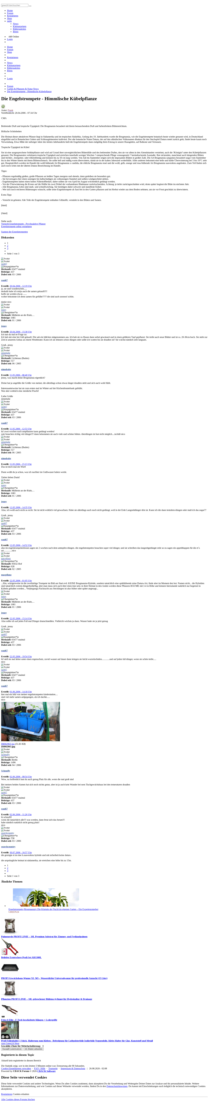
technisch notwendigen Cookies (190, 1086)
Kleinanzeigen (19, 26)
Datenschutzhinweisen (117, 1086)
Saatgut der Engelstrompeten (14, 231)
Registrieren (12, 16)
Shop (9, 18)
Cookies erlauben (21, 1094)
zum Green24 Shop (10, 1043)
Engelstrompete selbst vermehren (16, 226)
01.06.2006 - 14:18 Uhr (21, 691)
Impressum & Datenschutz (73, 1068)
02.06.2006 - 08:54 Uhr (21, 776)
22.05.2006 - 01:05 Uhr (21, 580)
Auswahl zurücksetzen (12, 1049)
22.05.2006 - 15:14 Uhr (21, 618)
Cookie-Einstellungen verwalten (16, 1068)
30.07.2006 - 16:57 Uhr (21, 852)
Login (10, 39)
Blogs (15, 31)
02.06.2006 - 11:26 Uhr (21, 814)
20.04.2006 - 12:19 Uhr (21, 286)
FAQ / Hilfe (39, 1068)
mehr (9, 21)
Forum (10, 13)
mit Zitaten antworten (33, 1049)
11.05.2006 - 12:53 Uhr (21, 429)
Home (10, 10)
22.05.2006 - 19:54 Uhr (21, 656)
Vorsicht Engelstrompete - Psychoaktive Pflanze (23, 224)
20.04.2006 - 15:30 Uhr (21, 332)
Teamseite (53, 1068)
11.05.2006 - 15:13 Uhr (21, 464)
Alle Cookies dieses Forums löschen (18, 1099)
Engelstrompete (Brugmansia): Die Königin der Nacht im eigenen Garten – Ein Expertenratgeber (53, 909)
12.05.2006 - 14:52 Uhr (21, 545)
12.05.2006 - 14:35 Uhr (21, 507)
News (15, 23)
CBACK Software (46, 1071)
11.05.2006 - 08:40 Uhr (21, 375)
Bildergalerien (19, 29)
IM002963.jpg (8, 744)
